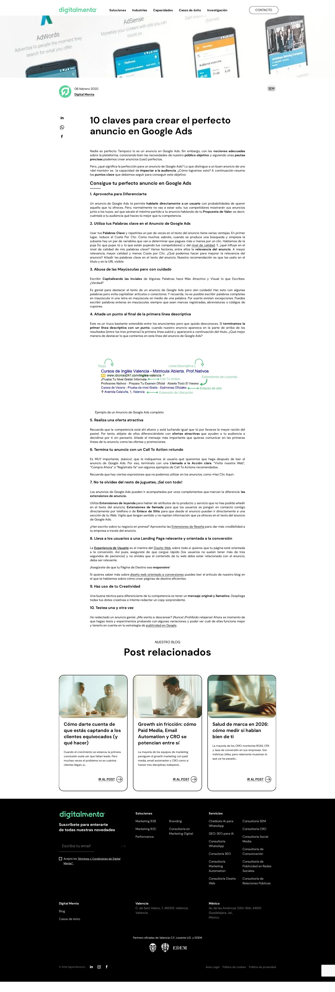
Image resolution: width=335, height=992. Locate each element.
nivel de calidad (203, 245)
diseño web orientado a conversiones (157, 574)
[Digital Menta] (78, 10)
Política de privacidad (262, 967)
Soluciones (117, 10)
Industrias (139, 10)
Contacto (263, 10)
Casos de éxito (190, 10)
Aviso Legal (212, 967)
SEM (271, 88)
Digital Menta (84, 94)
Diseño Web (162, 548)
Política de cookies (234, 967)
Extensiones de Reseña (188, 527)
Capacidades (163, 10)
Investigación (217, 10)
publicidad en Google (161, 625)
